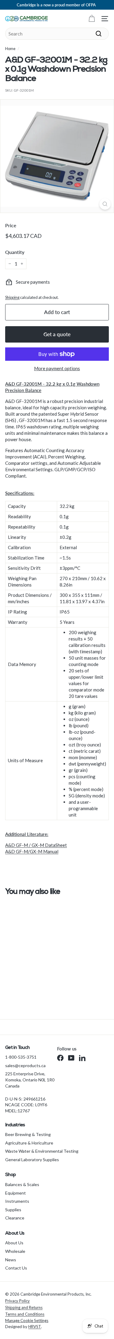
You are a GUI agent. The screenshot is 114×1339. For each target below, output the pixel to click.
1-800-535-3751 (20, 1057)
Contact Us (16, 1267)
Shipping (12, 297)
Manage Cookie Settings (26, 1320)
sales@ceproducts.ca (25, 1065)
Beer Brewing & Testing (28, 1134)
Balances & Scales (22, 1184)
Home (10, 48)
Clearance (14, 1217)
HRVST (34, 1326)
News (10, 1259)
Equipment (15, 1192)
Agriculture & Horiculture (29, 1142)
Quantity (14, 252)
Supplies (13, 1209)
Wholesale (15, 1251)
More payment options (57, 368)
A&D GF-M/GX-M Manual (31, 851)
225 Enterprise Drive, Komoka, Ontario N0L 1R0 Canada (29, 1079)
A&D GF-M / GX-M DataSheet (36, 845)
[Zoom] (105, 204)
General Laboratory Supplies (32, 1159)
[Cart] (92, 19)
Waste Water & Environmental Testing (41, 1151)
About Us (14, 1242)
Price (10, 225)
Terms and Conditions (24, 1314)
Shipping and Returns (24, 1307)
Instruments (17, 1201)
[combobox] (57, 34)
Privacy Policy (17, 1300)
